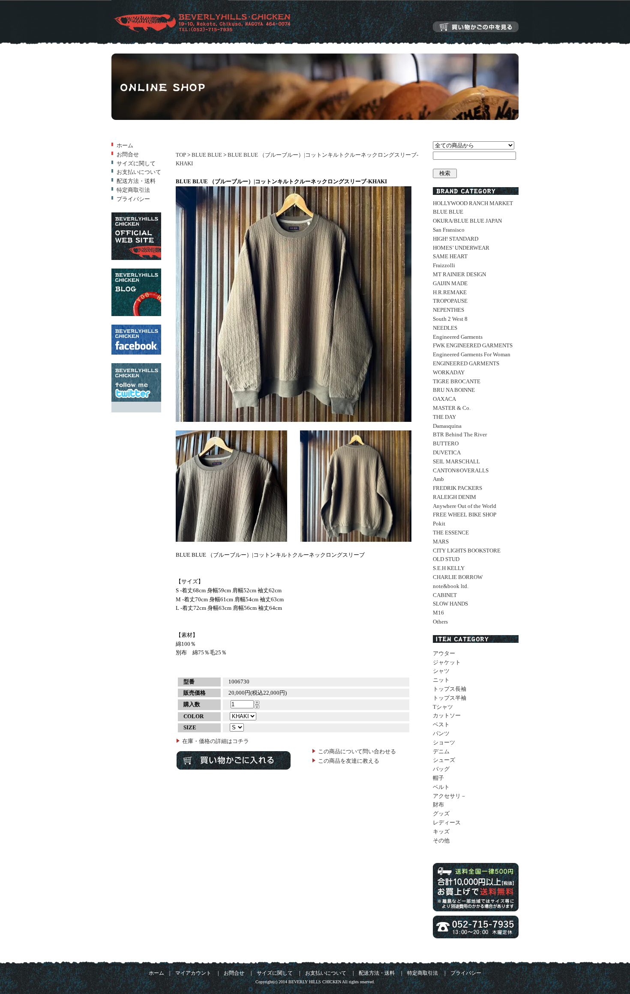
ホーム (125, 145)
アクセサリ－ (449, 796)
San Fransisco (449, 230)
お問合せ (128, 154)
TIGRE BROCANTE (456, 381)
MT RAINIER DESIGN (459, 274)
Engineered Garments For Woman (471, 354)
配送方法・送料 (136, 181)
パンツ (441, 733)
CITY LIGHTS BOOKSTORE (467, 550)
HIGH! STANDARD (455, 239)
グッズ (441, 813)
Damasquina (447, 426)
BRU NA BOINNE (454, 390)
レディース (447, 822)
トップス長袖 (449, 689)
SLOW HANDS (450, 603)
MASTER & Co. (452, 408)
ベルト (441, 787)
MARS (441, 541)
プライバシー (133, 199)
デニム (441, 751)
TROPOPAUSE (450, 301)
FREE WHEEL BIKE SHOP (464, 514)
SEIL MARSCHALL (456, 461)
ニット (441, 680)
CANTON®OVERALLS (461, 470)
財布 (438, 804)
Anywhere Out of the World (464, 506)
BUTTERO (446, 443)
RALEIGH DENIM (454, 497)
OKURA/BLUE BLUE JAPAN (467, 221)
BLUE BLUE (207, 155)
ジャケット (447, 662)
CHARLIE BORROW (458, 577)
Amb (438, 479)
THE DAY (444, 417)
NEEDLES (445, 328)
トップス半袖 (449, 698)
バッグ (441, 769)
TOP (181, 155)
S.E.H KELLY (449, 568)
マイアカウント (193, 973)
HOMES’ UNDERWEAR (461, 248)
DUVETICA (447, 452)
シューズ (444, 760)
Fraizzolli (444, 265)
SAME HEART (450, 256)
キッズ (441, 831)
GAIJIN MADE (450, 283)
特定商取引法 (133, 190)
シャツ (441, 671)
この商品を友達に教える (348, 761)
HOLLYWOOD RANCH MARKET (473, 203)
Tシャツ (443, 707)
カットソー (447, 715)
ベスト (441, 724)
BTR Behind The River (460, 434)
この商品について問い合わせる (357, 751)
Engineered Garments (458, 337)
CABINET (445, 595)
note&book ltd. (450, 586)
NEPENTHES (448, 310)
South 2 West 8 (450, 319)
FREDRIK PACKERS (457, 488)
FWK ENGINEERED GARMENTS (473, 345)
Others (440, 621)
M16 (438, 612)
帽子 (438, 778)
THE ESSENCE (451, 532)
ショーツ (444, 742)
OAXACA (444, 399)
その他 (441, 840)
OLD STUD (446, 559)
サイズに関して (136, 163)
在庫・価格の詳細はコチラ (215, 741)
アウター (444, 653)
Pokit (439, 523)
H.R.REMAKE (450, 292)
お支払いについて (139, 172)
